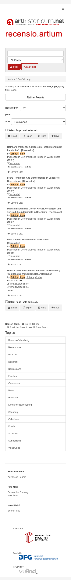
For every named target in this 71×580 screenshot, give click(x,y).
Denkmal (13, 361)
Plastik (11, 426)
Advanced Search (17, 476)
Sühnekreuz (14, 440)
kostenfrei (14, 163)
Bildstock (13, 354)
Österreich (13, 419)
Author (11, 79)
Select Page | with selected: (23, 130)
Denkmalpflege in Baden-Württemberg (40, 156)
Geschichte (14, 383)
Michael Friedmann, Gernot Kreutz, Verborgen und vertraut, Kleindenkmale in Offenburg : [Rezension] (34, 210)
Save (56, 135)
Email (14, 135)
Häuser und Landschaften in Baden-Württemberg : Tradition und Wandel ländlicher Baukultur (34, 272)
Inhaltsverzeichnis (19, 283)
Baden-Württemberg (18, 340)
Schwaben (13, 433)
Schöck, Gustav (34, 277)
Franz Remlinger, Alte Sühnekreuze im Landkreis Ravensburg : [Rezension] (33, 179)
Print (43, 135)
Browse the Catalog (18, 492)
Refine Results (35, 97)
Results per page (11, 111)
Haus (11, 390)
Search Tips (14, 510)
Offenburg (13, 411)
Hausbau (13, 397)
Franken (12, 376)
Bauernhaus (14, 347)
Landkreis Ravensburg (20, 404)
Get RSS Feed (32, 323)
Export (29, 135)
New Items (13, 495)
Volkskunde (14, 447)
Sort (7, 121)
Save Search (42, 327)
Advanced (30, 67)
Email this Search (18, 327)
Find (15, 67)
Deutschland (14, 368)
